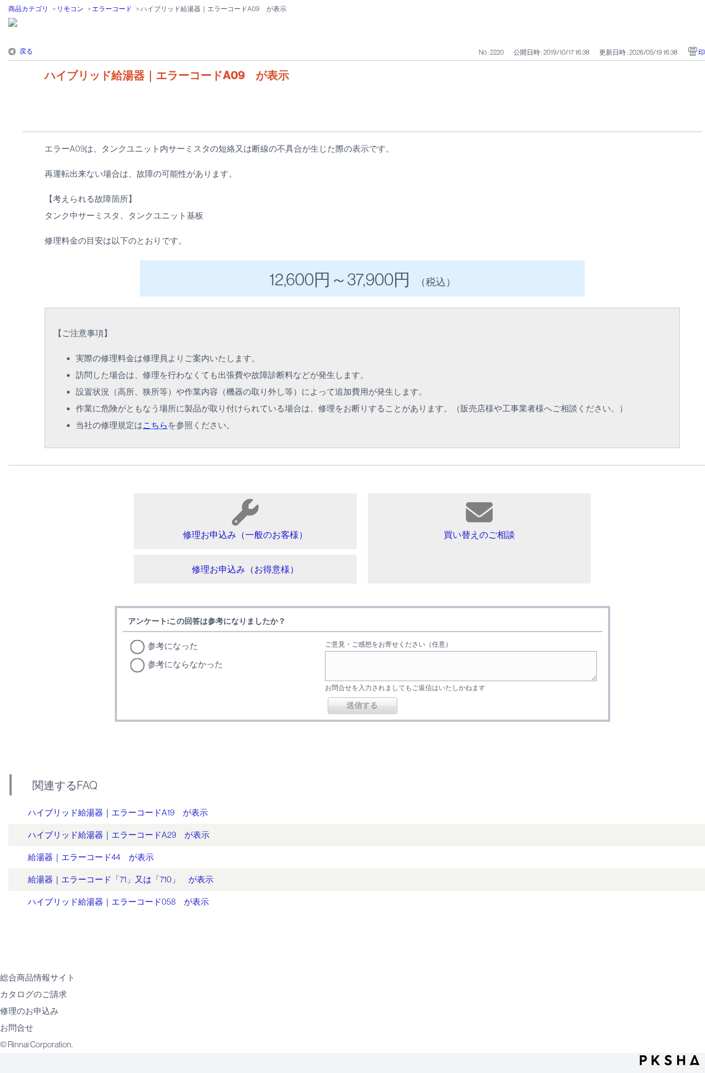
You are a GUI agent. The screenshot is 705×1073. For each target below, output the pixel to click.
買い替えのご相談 (479, 535)
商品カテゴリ (28, 9)
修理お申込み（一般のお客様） (245, 535)
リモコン (70, 9)
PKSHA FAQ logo (669, 1060)
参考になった (173, 645)
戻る (26, 51)
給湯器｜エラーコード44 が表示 (91, 857)
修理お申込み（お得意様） (245, 569)
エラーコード (112, 9)
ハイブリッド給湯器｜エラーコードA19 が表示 (118, 812)
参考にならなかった (185, 664)
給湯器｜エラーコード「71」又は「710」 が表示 (120, 879)
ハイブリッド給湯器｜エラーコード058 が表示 (118, 901)
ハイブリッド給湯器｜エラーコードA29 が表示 (119, 834)
